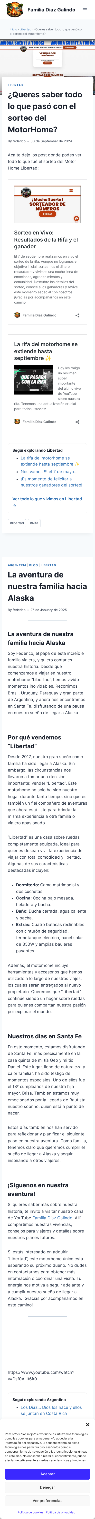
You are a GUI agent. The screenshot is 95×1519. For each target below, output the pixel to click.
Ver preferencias (47, 1500)
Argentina (17, 565)
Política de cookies (30, 1512)
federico (19, 141)
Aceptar (47, 1474)
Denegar (47, 1487)
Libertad (25, 29)
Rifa (34, 523)
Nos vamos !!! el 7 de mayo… (49, 471)
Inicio (13, 29)
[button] (87, 1424)
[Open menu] (84, 9)
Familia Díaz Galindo (52, 1217)
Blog (33, 565)
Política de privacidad (60, 1512)
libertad (17, 523)
